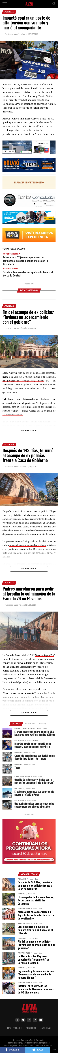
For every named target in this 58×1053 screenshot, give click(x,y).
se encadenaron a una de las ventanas (27, 545)
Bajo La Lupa (31, 1028)
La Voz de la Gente (14, 1028)
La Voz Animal (45, 1028)
